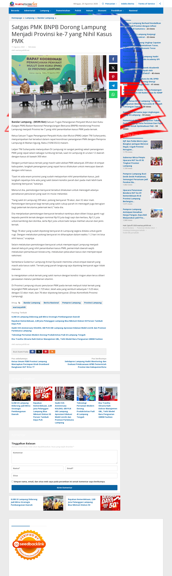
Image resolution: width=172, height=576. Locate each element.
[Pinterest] (46, 351)
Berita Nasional (51, 302)
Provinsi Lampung (93, 302)
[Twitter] (39, 351)
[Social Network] (160, 3)
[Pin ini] (113, 76)
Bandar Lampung (32, 302)
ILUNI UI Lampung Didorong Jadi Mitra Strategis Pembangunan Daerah (46, 316)
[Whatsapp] (113, 94)
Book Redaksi (128, 228)
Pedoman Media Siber (146, 228)
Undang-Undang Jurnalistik (134, 230)
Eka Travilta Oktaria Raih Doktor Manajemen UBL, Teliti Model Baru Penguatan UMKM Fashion (57, 339)
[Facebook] (32, 351)
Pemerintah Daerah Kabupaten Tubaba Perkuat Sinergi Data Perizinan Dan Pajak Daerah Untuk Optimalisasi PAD (143, 123)
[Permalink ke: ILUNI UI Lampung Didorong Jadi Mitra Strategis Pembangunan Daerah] (21, 394)
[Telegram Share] (113, 85)
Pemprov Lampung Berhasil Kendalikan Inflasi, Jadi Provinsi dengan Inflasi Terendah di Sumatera (142, 26)
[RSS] (52, 351)
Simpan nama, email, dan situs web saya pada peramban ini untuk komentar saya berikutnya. (59, 481)
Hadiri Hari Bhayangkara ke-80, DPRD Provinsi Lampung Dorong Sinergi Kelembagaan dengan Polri (141, 81)
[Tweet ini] (113, 68)
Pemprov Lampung (71, 302)
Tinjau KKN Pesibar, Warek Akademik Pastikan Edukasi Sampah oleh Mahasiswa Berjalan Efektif (141, 70)
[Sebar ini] (113, 59)
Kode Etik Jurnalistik (131, 232)
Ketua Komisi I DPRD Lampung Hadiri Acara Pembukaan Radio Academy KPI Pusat (141, 59)
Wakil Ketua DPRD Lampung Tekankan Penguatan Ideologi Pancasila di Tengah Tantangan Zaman (142, 104)
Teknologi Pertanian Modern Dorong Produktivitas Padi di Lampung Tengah (48, 335)
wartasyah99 (19, 307)
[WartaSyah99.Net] (23, 4)
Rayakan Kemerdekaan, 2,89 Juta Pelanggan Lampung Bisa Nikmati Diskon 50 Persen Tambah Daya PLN (42, 411)
